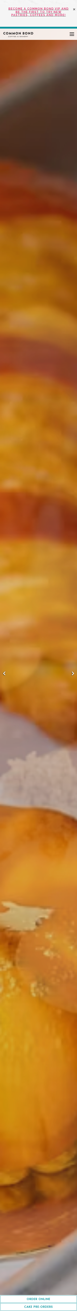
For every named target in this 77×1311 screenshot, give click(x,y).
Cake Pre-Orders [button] (38, 1307)
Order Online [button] (38, 1299)
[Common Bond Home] (20, 34)
